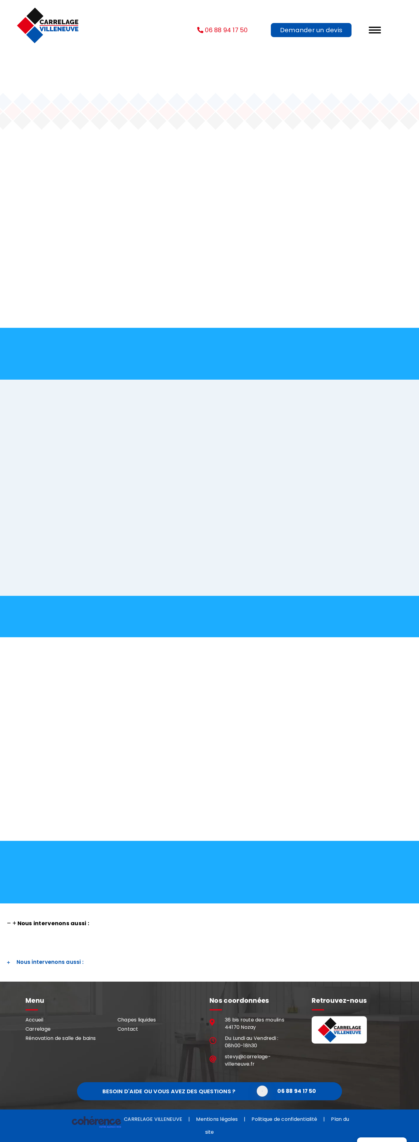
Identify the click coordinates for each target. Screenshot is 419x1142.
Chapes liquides (136, 1019)
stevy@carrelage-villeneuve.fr (248, 1060)
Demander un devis (311, 30)
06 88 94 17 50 (226, 30)
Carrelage (38, 1029)
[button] (47, 923)
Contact (127, 1029)
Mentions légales (217, 1119)
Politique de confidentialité (284, 1119)
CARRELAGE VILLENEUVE (153, 1119)
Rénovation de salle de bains (60, 1038)
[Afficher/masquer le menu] (389, 30)
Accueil (34, 1019)
